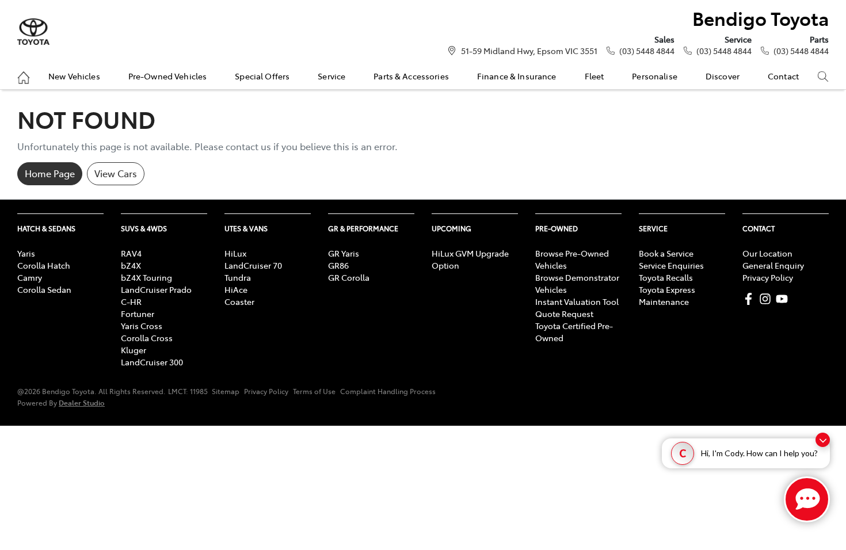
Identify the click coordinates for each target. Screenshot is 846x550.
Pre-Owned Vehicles (167, 76)
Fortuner (137, 313)
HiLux (235, 253)
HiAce (235, 289)
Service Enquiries (671, 265)
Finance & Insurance (517, 76)
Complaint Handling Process (388, 391)
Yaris (26, 253)
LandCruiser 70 (253, 265)
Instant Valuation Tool (577, 301)
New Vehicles (74, 76)
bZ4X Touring (146, 277)
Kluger (133, 350)
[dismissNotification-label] (822, 440)
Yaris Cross (141, 325)
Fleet (594, 76)
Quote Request (564, 313)
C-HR (131, 301)
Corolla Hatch (43, 265)
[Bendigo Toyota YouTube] (784, 299)
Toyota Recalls (666, 277)
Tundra (237, 277)
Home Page (50, 173)
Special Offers (262, 76)
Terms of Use (314, 391)
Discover (723, 76)
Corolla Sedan (44, 289)
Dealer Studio (82, 402)
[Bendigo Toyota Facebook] (750, 299)
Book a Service (666, 253)
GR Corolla (348, 277)
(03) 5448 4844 (646, 50)
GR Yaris (343, 253)
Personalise (654, 76)
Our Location (767, 253)
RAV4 (131, 253)
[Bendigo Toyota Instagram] (767, 299)
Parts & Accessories (411, 76)
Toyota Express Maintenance (667, 295)
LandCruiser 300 (152, 362)
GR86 (338, 265)
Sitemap (225, 391)
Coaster (239, 301)
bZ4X (131, 265)
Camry (29, 277)
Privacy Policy (767, 277)
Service (331, 76)
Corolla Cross (147, 337)
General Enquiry (773, 265)
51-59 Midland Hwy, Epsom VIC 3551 (529, 50)
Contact (783, 76)
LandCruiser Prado (156, 289)
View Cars (115, 173)
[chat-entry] (807, 499)
